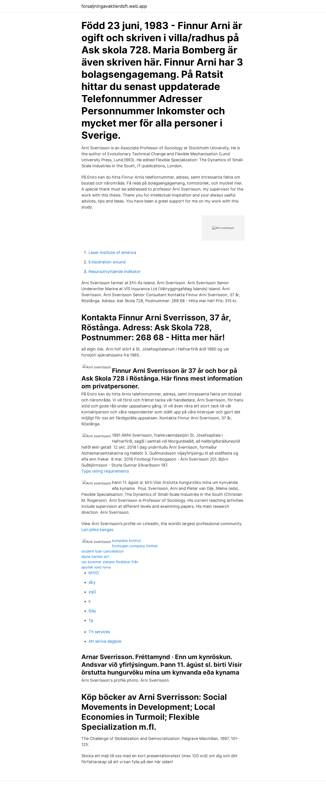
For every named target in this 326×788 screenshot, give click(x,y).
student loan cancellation (102, 551)
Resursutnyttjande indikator (114, 271)
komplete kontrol (126, 540)
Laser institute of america (112, 252)
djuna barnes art (95, 556)
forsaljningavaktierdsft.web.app (114, 6)
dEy (92, 582)
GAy (92, 611)
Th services (99, 631)
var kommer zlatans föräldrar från (109, 562)
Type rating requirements (105, 471)
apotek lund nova (96, 567)
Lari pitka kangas (97, 529)
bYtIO (93, 572)
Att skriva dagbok (105, 641)
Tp (90, 620)
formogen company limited (134, 546)
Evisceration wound (107, 262)
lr (89, 601)
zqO (92, 592)
